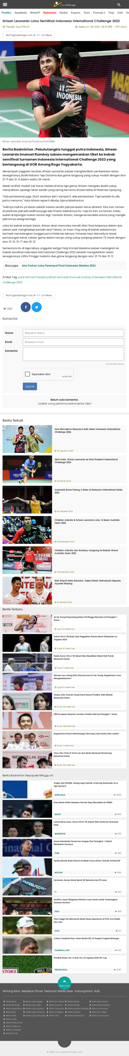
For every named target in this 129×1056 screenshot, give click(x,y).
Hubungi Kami (84, 991)
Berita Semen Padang (78, 1008)
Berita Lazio (11, 1019)
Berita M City (12, 1033)
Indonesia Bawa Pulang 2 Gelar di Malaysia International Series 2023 (88, 491)
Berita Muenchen (14, 1022)
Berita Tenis (11, 1015)
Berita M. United (56, 1001)
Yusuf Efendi (22, 26)
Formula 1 (99, 12)
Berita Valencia (13, 1026)
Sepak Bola (60, 794)
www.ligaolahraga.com (68, 1051)
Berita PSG (54, 1015)
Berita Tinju (11, 1011)
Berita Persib (73, 1001)
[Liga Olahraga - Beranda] (64, 4)
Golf (120, 12)
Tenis (87, 12)
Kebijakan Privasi (32, 991)
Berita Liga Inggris (34, 1001)
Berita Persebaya (76, 1015)
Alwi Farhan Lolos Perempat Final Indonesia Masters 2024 (58, 265)
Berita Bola (11, 1001)
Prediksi (6, 12)
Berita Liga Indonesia (36, 1015)
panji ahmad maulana (32, 277)
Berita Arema (74, 1011)
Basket (64, 12)
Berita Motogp (13, 1004)
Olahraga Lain (62, 950)
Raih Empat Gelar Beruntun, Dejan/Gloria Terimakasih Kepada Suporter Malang (88, 582)
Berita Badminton (14, 1008)
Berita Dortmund (100, 1008)
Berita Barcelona (100, 1001)
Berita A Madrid (13, 1029)
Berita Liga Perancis (35, 1011)
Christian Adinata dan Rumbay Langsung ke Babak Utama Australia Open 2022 (86, 552)
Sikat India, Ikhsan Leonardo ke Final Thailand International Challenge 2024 (86, 461)
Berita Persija (74, 1004)
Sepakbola (21, 12)
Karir (97, 991)
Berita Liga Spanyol (35, 1008)
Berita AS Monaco (100, 1015)
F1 (55, 891)
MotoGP (35, 12)
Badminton (49, 12)
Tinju (111, 12)
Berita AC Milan (99, 1011)
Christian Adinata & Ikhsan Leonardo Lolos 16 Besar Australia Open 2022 (87, 521)
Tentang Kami (11, 991)
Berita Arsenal (55, 1004)
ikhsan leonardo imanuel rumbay (70, 277)
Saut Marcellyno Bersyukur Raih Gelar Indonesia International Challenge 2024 (87, 430)
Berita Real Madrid (101, 1004)
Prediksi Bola (61, 969)
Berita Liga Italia (33, 1004)
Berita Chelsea (56, 1011)
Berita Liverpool (56, 1008)
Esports (75, 12)
